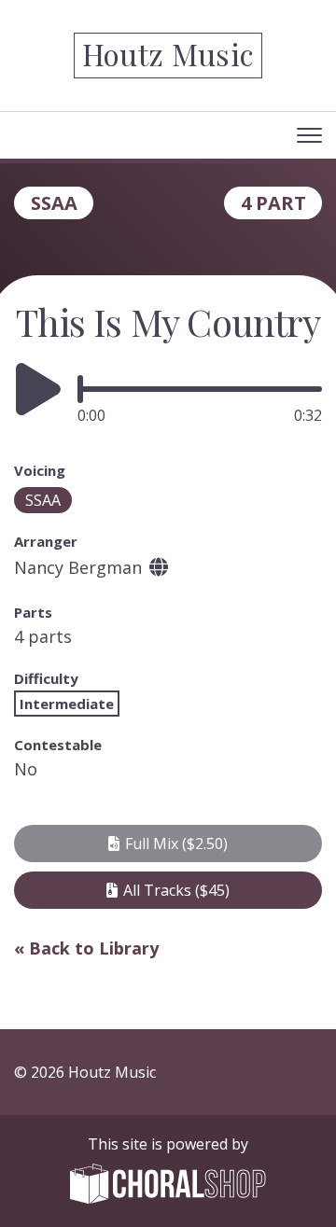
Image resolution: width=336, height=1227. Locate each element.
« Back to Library (86, 948)
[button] (168, 843)
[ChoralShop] (168, 1186)
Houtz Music (168, 54)
